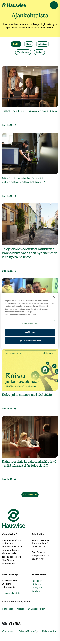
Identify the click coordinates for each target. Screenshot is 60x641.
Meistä (20, 608)
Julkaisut (42, 44)
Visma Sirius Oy (28, 631)
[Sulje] (54, 296)
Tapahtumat (23, 52)
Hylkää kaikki (30, 332)
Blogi (28, 44)
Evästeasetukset (30, 323)
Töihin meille (49, 631)
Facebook (37, 580)
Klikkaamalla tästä (11, 593)
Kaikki (16, 44)
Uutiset (39, 52)
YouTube (36, 591)
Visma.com (8, 631)
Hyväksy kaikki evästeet (30, 340)
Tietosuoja (7, 608)
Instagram (37, 587)
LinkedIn (36, 584)
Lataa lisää (29, 494)
